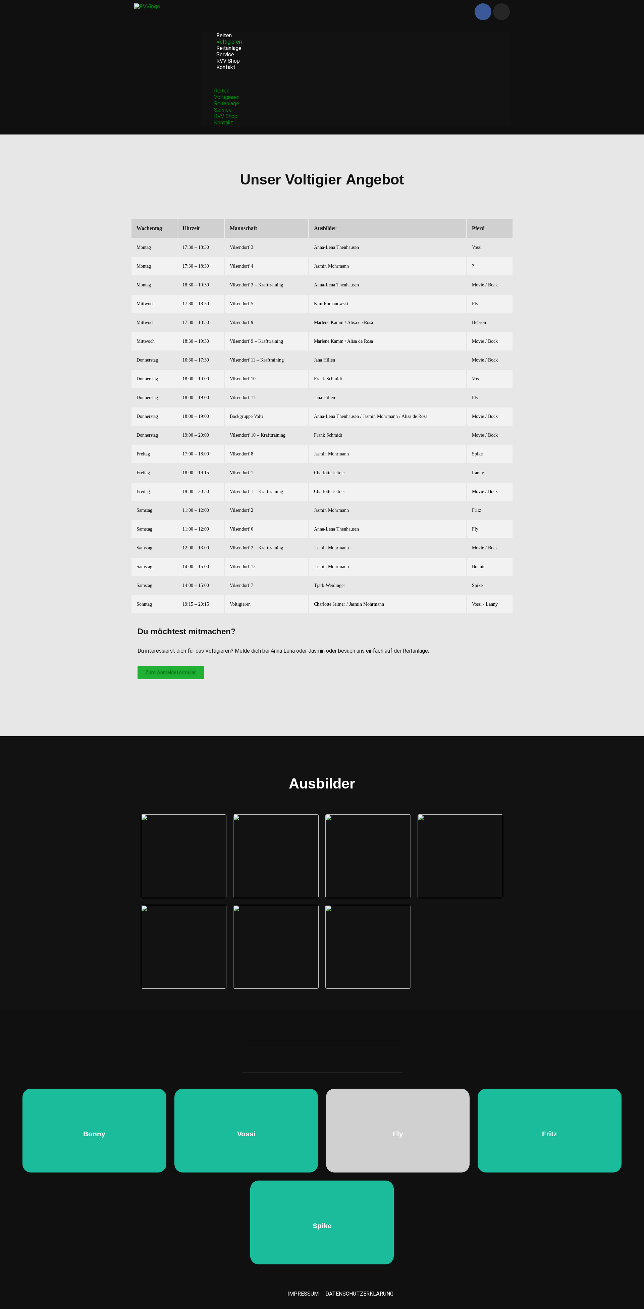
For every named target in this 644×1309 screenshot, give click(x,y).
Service (225, 54)
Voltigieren (229, 42)
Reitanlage (228, 48)
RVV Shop (228, 61)
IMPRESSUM (303, 1294)
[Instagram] (501, 11)
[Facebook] (483, 11)
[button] (355, 79)
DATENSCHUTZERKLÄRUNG (359, 1294)
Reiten (224, 35)
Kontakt (225, 67)
